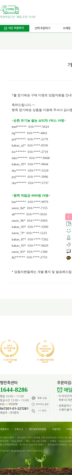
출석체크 (68, 237)
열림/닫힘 (68, 217)
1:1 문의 (68, 251)
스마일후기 (68, 230)
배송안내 (68, 223)
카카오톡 (68, 258)
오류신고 (18, 429)
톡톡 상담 (42, 398)
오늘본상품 (68, 244)
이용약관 (56, 429)
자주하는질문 (42, 404)
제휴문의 (4, 429)
